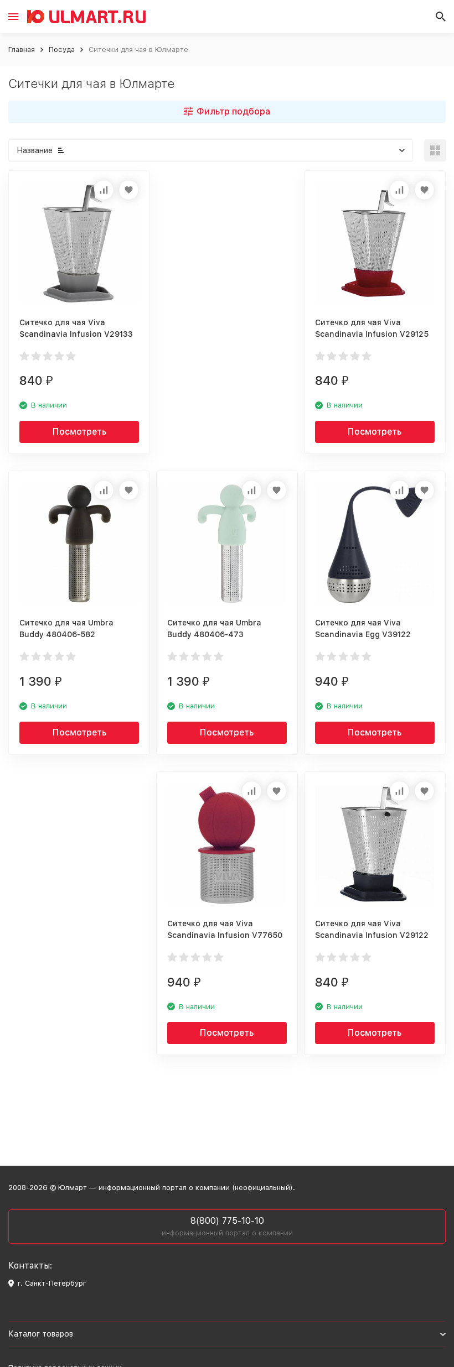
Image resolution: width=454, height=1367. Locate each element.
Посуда (62, 49)
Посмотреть (79, 431)
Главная (21, 49)
